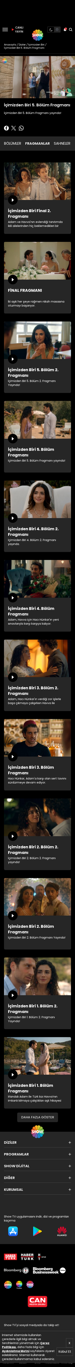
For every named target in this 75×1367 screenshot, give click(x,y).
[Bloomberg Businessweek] (49, 1270)
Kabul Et (64, 1351)
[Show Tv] (37, 35)
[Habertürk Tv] (27, 1257)
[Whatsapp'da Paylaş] (21, 128)
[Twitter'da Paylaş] (13, 128)
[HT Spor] (42, 1257)
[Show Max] (30, 1284)
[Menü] (5, 29)
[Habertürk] (10, 1257)
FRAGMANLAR (37, 143)
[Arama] (71, 30)
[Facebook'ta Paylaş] (6, 128)
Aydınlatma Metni (15, 1351)
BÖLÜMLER (12, 143)
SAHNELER (62, 143)
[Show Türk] (19, 1284)
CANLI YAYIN (18, 30)
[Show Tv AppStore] (13, 1231)
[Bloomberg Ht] (16, 1270)
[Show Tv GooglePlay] (37, 1231)
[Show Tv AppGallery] (62, 1231)
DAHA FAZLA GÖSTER (37, 1117)
